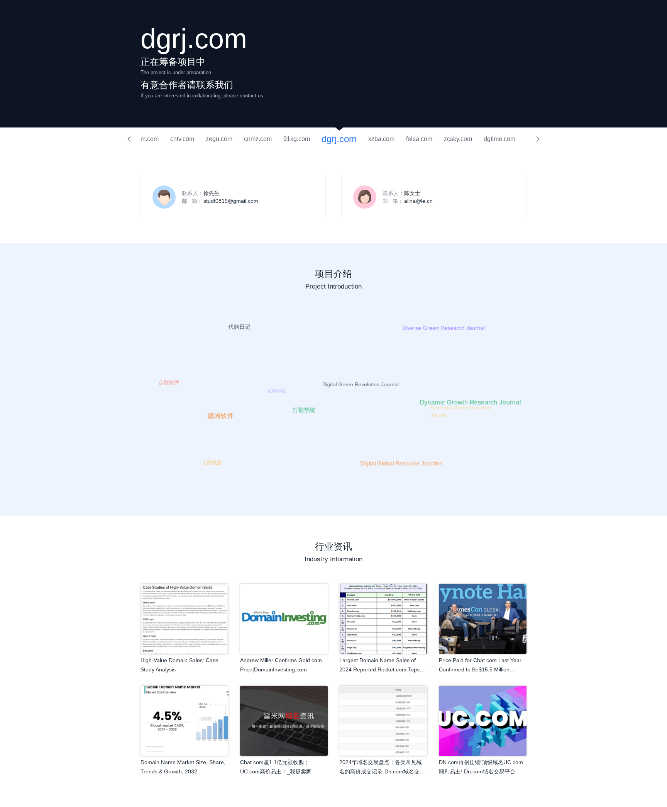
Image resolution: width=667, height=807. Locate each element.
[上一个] (129, 139)
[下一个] (538, 139)
